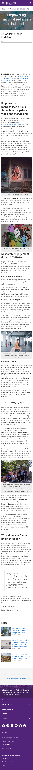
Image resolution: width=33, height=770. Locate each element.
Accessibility (5, 758)
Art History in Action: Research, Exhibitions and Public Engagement (21, 656)
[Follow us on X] (12, 726)
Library (4, 714)
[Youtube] (16, 726)
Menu (3, 3)
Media (4, 700)
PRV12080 (9, 748)
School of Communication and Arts (15, 9)
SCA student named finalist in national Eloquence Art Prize (19, 630)
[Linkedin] (7, 726)
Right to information (7, 762)
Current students (7, 709)
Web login (4, 732)
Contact (4, 718)
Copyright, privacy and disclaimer (11, 755)
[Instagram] (20, 726)
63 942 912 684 (9, 741)
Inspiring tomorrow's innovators (16, 679)
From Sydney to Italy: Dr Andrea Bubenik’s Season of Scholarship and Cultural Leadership (21, 643)
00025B (9, 744)
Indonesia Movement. (18, 124)
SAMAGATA (7, 124)
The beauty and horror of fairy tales (18, 675)
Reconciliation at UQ (15, 694)
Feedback (4, 765)
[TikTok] (24, 726)
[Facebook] (3, 726)
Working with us (7, 704)
